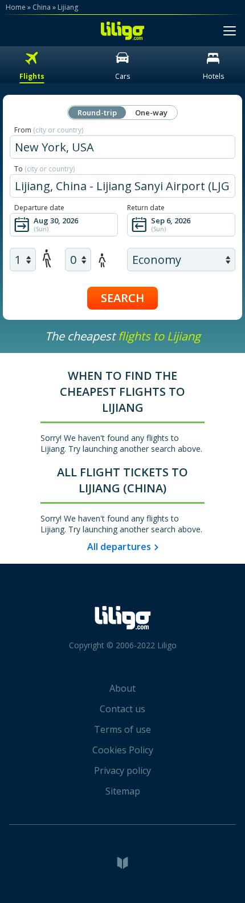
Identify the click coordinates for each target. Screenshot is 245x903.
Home (16, 7)
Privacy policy (122, 770)
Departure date (39, 207)
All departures (119, 546)
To (44, 169)
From (48, 130)
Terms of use (122, 729)
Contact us (122, 709)
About (122, 688)
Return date (146, 207)
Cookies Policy (122, 750)
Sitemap (122, 791)
